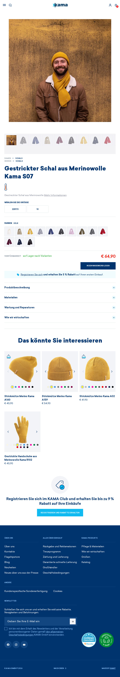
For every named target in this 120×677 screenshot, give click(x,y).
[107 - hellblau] (51, 231)
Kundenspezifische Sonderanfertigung (25, 591)
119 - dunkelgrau (26, 387)
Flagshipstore (12, 556)
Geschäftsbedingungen (56, 572)
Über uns (9, 546)
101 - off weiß (11, 445)
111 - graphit (58, 387)
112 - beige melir (48, 387)
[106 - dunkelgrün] (82, 231)
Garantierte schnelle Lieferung (60, 562)
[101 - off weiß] (9, 231)
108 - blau (109, 387)
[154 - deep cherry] (9, 242)
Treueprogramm (52, 551)
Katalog (86, 562)
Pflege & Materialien (93, 546)
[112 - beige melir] (19, 231)
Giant (113, 668)
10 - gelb (12, 387)
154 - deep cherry (29, 387)
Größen (86, 556)
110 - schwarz (32, 387)
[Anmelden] (110, 5)
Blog (7, 562)
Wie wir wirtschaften (16, 317)
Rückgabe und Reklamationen (59, 546)
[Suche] (10, 5)
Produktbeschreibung (17, 287)
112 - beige (7, 445)
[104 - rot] (103, 231)
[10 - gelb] (30, 231)
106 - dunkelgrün (22, 387)
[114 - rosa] (71, 231)
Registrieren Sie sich (32, 274)
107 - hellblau (16, 387)
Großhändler (50, 567)
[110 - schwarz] (30, 242)
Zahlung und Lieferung (55, 556)
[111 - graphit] (61, 231)
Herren (7, 161)
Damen (7, 158)
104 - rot (102, 387)
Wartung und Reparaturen (19, 307)
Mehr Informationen (55, 195)
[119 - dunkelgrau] (92, 231)
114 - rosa (19, 387)
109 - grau (86, 387)
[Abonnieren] (73, 621)
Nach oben (59, 668)
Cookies (57, 591)
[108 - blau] (19, 242)
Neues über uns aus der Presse (21, 572)
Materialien (10, 297)
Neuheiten (10, 567)
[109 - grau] (40, 231)
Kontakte (9, 551)
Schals (19, 158)
